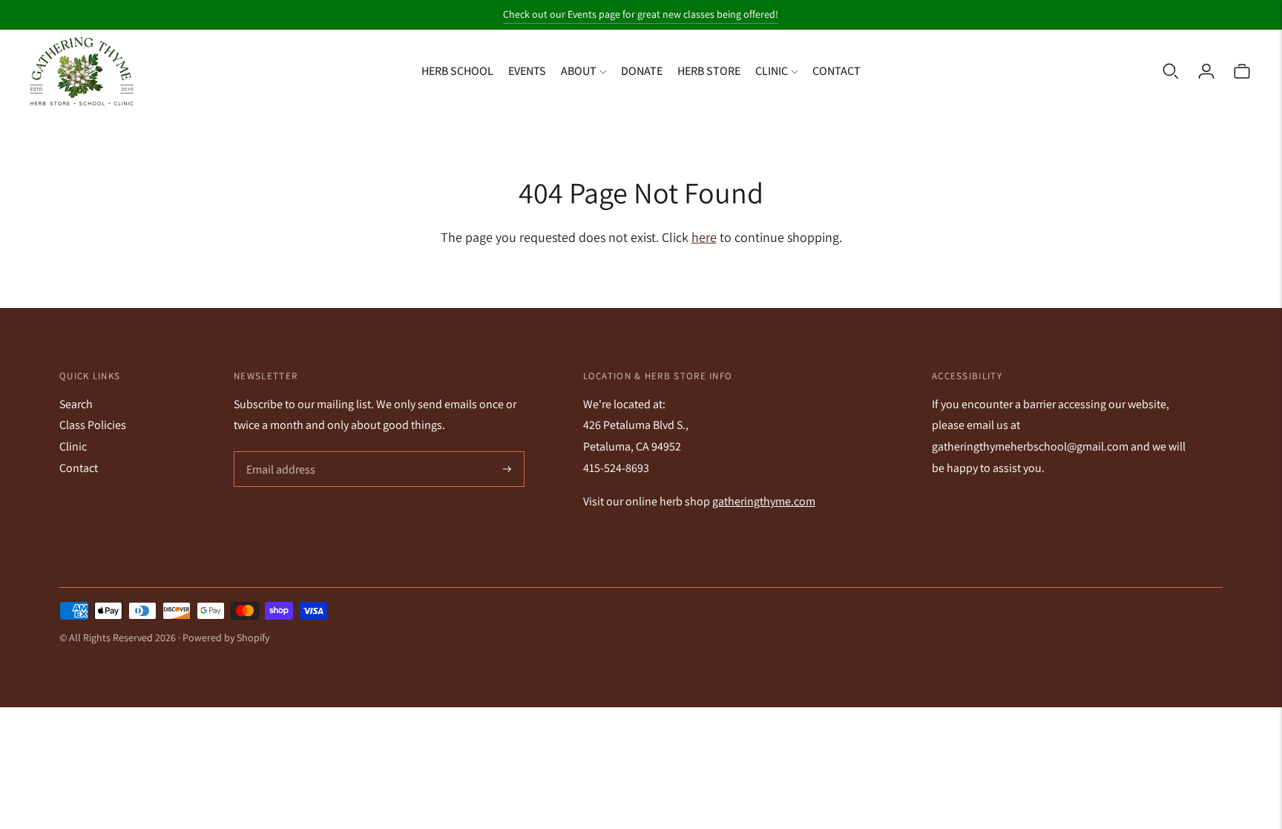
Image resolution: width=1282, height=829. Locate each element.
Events (527, 71)
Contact (836, 71)
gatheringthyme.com (763, 501)
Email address (279, 452)
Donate (642, 71)
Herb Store (708, 71)
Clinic (771, 71)
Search (76, 404)
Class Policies (92, 425)
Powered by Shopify (226, 637)
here (704, 237)
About (578, 71)
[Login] (1206, 71)
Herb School (457, 71)
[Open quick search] (1170, 71)
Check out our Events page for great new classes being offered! (640, 14)
